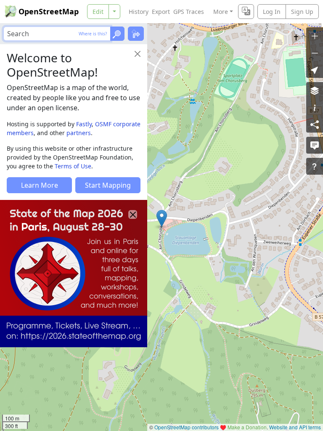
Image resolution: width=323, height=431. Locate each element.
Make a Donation (247, 427)
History (138, 12)
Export (161, 12)
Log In (272, 12)
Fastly (84, 124)
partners (78, 133)
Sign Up (302, 12)
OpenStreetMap (49, 11)
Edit (98, 12)
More (220, 12)
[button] (161, 218)
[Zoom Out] (314, 52)
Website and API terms (295, 427)
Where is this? (93, 34)
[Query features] (314, 166)
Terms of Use (73, 166)
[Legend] (314, 107)
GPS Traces (188, 12)
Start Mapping (108, 185)
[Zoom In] (314, 35)
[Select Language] (246, 11)
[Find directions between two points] (136, 34)
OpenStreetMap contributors (186, 427)
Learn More (39, 185)
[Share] (314, 124)
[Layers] (314, 90)
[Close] (137, 54)
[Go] (117, 34)
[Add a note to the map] (314, 145)
